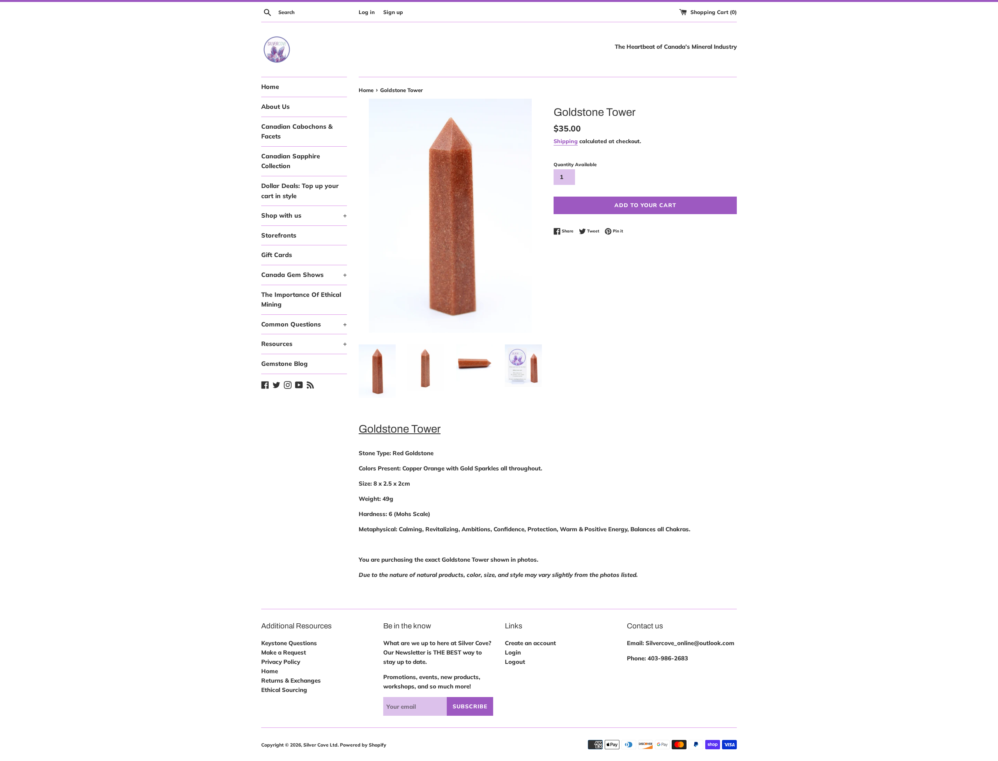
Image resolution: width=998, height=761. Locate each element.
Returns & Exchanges (291, 680)
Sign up (393, 12)
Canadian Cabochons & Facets (297, 131)
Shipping (566, 141)
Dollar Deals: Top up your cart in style (300, 191)
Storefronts (278, 235)
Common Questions (304, 324)
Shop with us (304, 215)
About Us (275, 106)
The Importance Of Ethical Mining (301, 300)
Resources (304, 344)
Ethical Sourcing (284, 690)
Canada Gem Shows (304, 275)
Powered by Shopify (363, 745)
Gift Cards (276, 255)
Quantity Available (575, 164)
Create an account (530, 643)
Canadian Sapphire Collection (290, 161)
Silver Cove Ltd (320, 745)
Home (270, 86)
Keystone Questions (289, 643)
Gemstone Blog (284, 363)
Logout (515, 661)
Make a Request (283, 652)
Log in (367, 12)
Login (513, 652)
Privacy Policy (280, 661)
